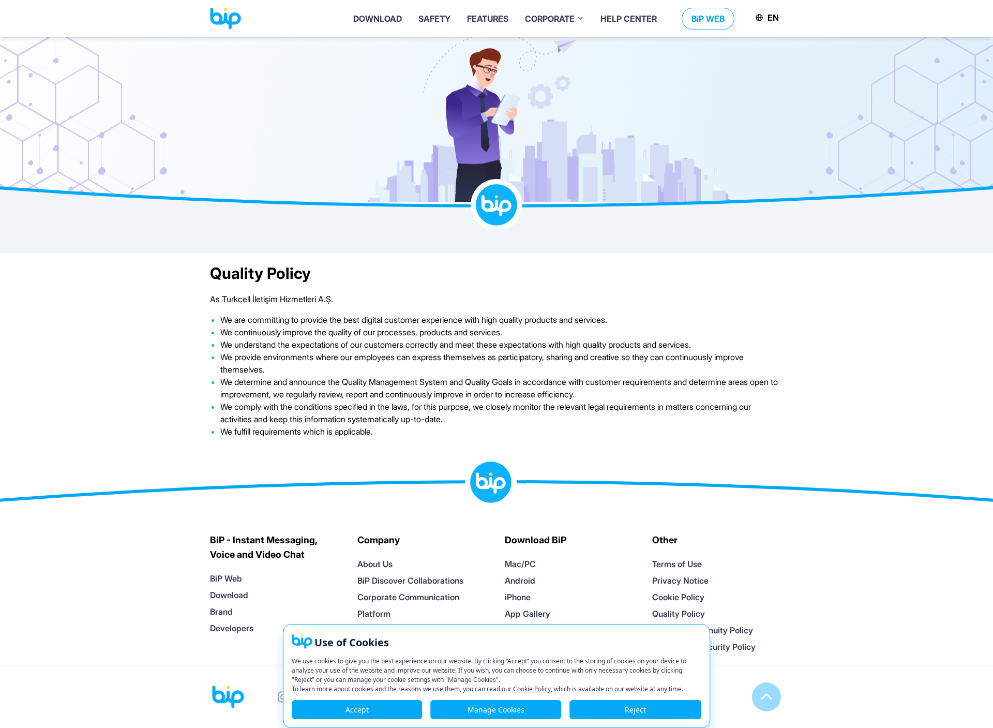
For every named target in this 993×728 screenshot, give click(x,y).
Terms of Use (677, 564)
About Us (375, 564)
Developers (231, 628)
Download (229, 595)
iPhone (518, 597)
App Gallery (527, 613)
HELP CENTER (628, 18)
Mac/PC (520, 564)
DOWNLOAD (377, 18)
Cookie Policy (678, 597)
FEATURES (487, 18)
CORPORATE (551, 18)
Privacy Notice (680, 580)
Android (520, 580)
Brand (221, 611)
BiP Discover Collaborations (410, 580)
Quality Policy (678, 613)
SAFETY (434, 18)
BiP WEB (708, 18)
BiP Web (226, 578)
